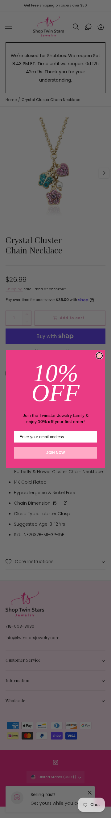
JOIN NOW (55, 453)
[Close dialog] (99, 356)
